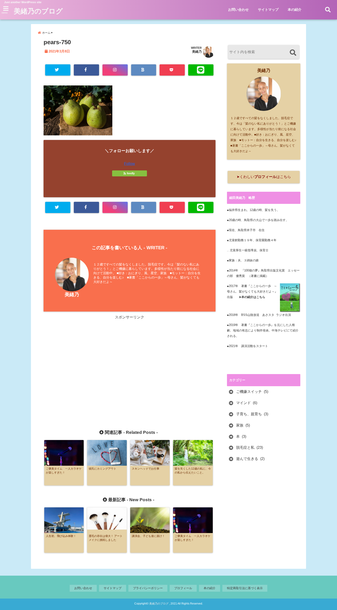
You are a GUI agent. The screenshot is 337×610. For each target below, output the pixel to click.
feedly (130, 173)
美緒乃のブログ (38, 11)
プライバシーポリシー (148, 588)
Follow (129, 164)
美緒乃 (197, 51)
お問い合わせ (238, 9)
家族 (239, 425)
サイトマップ (268, 9)
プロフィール (183, 588)
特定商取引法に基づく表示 (245, 588)
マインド (243, 403)
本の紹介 (294, 9)
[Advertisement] (90, 366)
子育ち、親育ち (249, 414)
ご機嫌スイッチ (249, 392)
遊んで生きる (247, 459)
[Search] (293, 52)
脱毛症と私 (245, 447)
